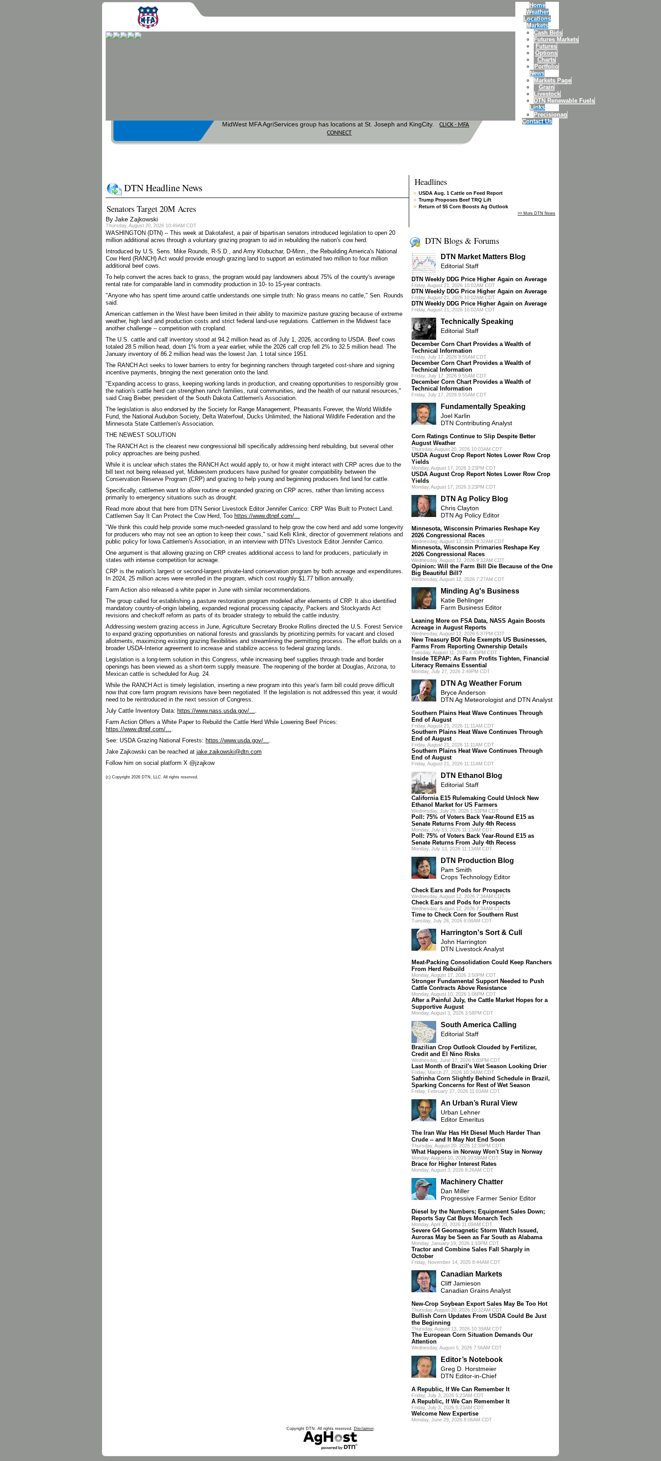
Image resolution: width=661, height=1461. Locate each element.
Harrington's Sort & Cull (481, 932)
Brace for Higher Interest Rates (453, 1163)
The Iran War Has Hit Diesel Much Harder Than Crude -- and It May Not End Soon (475, 1136)
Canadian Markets (471, 1274)
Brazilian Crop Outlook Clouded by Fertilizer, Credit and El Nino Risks (474, 1050)
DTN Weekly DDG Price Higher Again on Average (479, 279)
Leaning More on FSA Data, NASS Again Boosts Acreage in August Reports (478, 624)
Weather (537, 12)
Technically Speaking (477, 321)
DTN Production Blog (477, 860)
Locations (537, 18)
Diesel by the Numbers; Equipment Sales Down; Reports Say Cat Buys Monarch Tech (478, 1215)
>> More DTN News (536, 213)
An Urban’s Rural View (479, 1103)
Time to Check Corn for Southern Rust (464, 914)
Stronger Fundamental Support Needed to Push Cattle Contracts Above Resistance (477, 984)
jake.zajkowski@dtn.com (229, 751)
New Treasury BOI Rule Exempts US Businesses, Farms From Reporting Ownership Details (479, 643)
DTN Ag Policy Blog (474, 499)
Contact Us (537, 121)
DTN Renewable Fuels (564, 100)
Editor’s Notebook (472, 1359)
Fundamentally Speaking (483, 406)
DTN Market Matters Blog (483, 257)
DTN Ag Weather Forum (481, 683)
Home (537, 5)
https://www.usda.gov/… (237, 740)
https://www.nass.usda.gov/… (216, 710)
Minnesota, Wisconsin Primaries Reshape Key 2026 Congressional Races (475, 532)
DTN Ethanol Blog (471, 775)
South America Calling (479, 1025)
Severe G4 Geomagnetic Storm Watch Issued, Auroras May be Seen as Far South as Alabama (476, 1234)
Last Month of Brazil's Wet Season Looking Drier (479, 1066)
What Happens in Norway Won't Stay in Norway (476, 1151)
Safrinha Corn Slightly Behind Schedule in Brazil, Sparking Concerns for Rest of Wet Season (480, 1081)
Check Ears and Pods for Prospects (460, 890)
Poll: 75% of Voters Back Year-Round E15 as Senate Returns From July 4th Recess (472, 820)
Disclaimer (364, 1428)
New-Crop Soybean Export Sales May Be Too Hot (479, 1303)
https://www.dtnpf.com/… (267, 515)
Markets (537, 25)
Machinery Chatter (472, 1182)
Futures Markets (556, 39)
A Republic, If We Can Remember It (460, 1389)
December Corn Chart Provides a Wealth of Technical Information (471, 347)
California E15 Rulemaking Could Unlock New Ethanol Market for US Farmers (475, 801)
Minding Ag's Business (480, 591)
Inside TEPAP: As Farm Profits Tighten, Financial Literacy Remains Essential (480, 662)
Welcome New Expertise (444, 1413)
